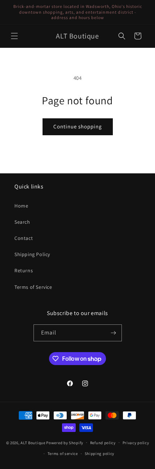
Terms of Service (33, 287)
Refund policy (103, 442)
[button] (14, 36)
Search (22, 222)
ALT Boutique (33, 442)
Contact (23, 238)
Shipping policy (100, 453)
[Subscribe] (113, 332)
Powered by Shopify (64, 442)
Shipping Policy (32, 254)
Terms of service (63, 453)
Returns (23, 270)
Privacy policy (136, 442)
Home (21, 205)
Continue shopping (77, 126)
